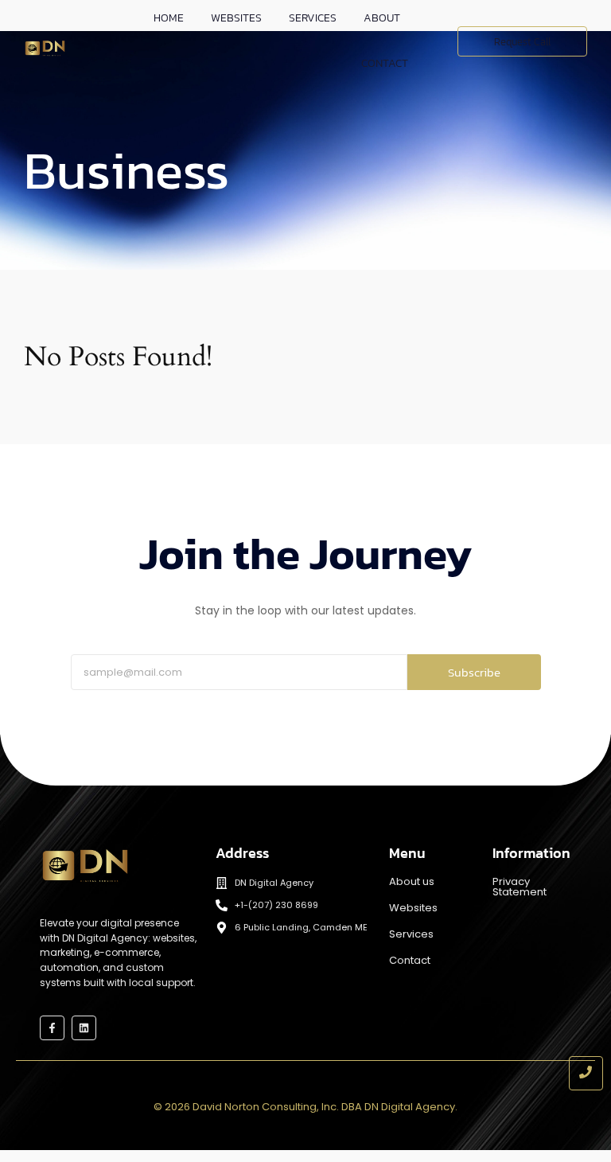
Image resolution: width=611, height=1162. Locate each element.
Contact (384, 63)
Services (411, 934)
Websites (413, 907)
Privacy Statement (519, 886)
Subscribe (474, 672)
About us (411, 881)
